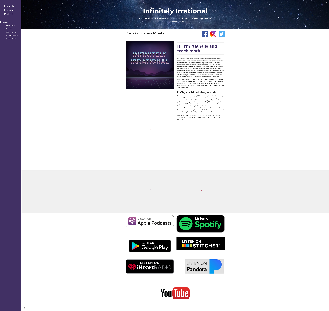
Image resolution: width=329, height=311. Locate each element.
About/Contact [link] (10, 25)
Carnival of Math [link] (11, 39)
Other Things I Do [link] (11, 32)
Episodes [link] (9, 29)
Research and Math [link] (12, 35)
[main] (175, 14)
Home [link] (6, 22)
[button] (327, 2)
